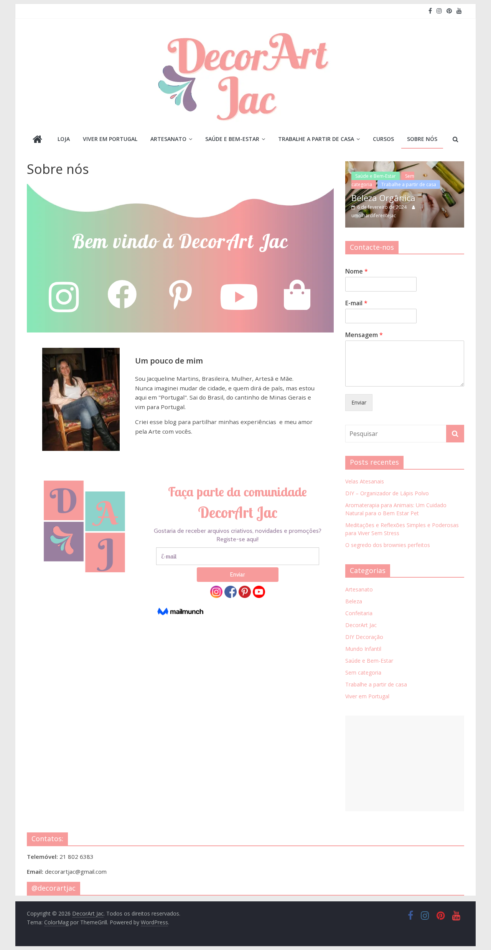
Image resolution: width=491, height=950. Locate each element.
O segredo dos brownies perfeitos (387, 545)
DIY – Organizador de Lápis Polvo (387, 493)
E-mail (356, 303)
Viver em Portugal (110, 138)
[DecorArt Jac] (37, 140)
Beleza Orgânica (383, 197)
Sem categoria (363, 672)
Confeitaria (358, 613)
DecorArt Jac (361, 625)
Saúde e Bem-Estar (232, 138)
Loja (64, 138)
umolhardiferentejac (373, 215)
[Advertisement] (404, 763)
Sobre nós (422, 138)
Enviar (358, 402)
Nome (356, 271)
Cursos (383, 138)
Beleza (353, 601)
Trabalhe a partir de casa (316, 138)
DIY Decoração (364, 636)
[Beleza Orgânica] (404, 165)
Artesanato (168, 138)
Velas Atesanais (364, 481)
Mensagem (364, 335)
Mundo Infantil (363, 648)
